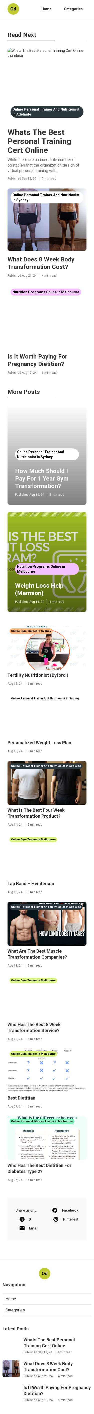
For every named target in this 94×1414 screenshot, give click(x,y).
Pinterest (70, 1219)
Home (46, 9)
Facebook (70, 1210)
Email (33, 1228)
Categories (73, 9)
